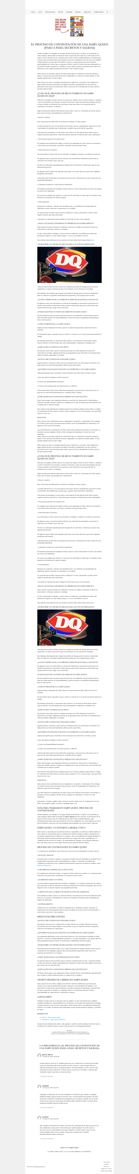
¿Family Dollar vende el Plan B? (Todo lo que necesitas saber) (70, 1034)
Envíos (60, 12)
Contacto (106, 1164)
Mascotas (87, 12)
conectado (67, 1151)
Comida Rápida (99, 12)
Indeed (39, 865)
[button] (107, 12)
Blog (40, 12)
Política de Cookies (106, 1168)
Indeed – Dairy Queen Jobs (51, 1017)
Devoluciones (50, 12)
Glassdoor (47, 865)
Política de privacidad (106, 1171)
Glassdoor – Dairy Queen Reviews (53, 1019)
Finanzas (69, 12)
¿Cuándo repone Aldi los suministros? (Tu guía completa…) (70, 1032)
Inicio (33, 12)
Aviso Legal (106, 1162)
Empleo (78, 12)
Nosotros (106, 1166)
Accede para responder (47, 1076)
